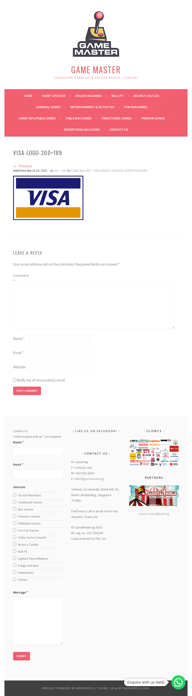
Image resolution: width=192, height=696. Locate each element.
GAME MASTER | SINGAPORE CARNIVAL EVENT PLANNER (108, 170)
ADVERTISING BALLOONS (82, 129)
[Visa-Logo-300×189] (48, 218)
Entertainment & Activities (92, 107)
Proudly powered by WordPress (68, 688)
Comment (20, 278)
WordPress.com (136, 688)
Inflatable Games (29, 523)
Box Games (25, 509)
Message (20, 592)
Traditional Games (116, 118)
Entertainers (26, 572)
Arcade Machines (88, 96)
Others (22, 580)
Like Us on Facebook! (96, 431)
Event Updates (54, 96)
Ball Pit (117, 96)
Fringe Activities (28, 565)
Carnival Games (48, 107)
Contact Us (118, 129)
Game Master (96, 69)
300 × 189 (60, 170)
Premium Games (153, 118)
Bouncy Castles (146, 96)
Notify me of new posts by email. (41, 380)
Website (19, 367)
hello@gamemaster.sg (89, 479)
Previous (25, 166)
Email (18, 352)
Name (19, 338)
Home (28, 96)
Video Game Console (32, 537)
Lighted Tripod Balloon (33, 558)
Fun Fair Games (135, 107)
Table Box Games (78, 118)
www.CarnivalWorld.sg (154, 514)
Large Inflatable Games (37, 118)
